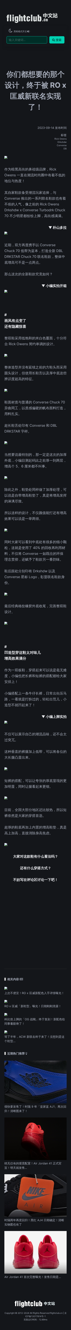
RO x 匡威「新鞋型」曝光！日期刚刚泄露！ (32, 1006)
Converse (62, 145)
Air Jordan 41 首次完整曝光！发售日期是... (32, 1277)
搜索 (59, 40)
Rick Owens (60, 138)
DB (65, 148)
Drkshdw (62, 142)
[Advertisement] (35, 923)
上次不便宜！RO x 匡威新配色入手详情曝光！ (34, 993)
